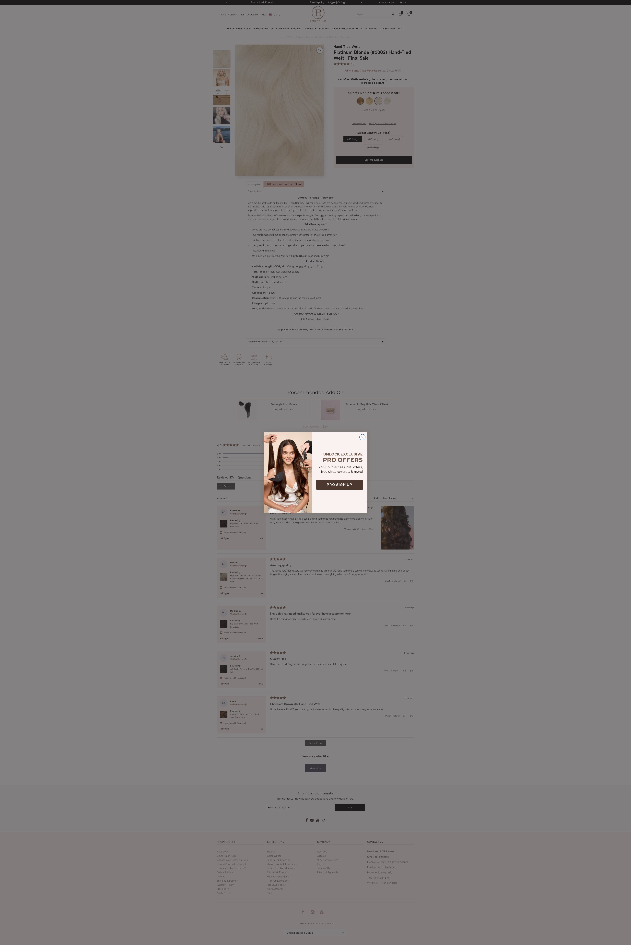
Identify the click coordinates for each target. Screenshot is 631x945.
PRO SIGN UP (339, 484)
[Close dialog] (362, 437)
